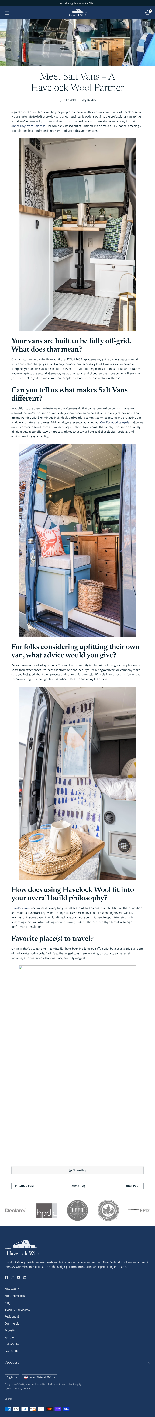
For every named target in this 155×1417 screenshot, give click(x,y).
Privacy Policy (22, 1388)
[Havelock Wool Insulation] (77, 12)
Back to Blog (77, 1186)
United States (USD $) (40, 1377)
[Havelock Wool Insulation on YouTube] (18, 1278)
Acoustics (11, 1330)
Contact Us (11, 1351)
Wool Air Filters (87, 3)
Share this (79, 1170)
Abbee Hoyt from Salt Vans (28, 126)
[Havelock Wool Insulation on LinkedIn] (24, 1278)
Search (8, 1398)
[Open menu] (6, 12)
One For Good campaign (115, 422)
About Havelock (15, 1296)
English (10, 1377)
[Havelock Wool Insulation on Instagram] (12, 1278)
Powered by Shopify (69, 1384)
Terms (8, 1388)
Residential (12, 1316)
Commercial (12, 1323)
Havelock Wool (20, 908)
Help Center (12, 1344)
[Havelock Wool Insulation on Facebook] (6, 1278)
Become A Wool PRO (18, 1309)
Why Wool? (12, 1289)
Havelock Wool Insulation (40, 1384)
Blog (7, 1303)
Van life (9, 1337)
